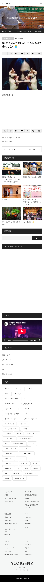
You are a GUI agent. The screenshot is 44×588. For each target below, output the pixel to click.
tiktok (26, 520)
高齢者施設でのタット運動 (11, 530)
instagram (28, 517)
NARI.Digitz (8, 38)
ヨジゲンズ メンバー (11, 498)
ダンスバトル (9, 439)
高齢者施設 (8, 520)
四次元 (35, 463)
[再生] (5, 340)
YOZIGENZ (7, 3)
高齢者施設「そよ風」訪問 (32, 177)
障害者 (7, 478)
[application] (22, 331)
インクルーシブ (10, 419)
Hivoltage (18, 389)
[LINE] (21, 53)
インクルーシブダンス (29, 419)
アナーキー (9, 409)
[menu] (41, 3)
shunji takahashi (10, 548)
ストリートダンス (11, 429)
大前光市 (8, 468)
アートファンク (23, 409)
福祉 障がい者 (7, 374)
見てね (4, 199)
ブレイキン (25, 448)
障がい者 (16, 473)
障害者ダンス (19, 478)
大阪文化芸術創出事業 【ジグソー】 (31, 506)
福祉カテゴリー (9, 517)
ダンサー (8, 434)
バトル (32, 444)
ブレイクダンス (10, 453)
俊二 (3, 369)
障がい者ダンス (30, 473)
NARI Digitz (8, 141)
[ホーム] (3, 30)
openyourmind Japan (11, 554)
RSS (27, 569)
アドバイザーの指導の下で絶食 (11, 223)
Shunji (26, 399)
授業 (26, 468)
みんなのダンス (26, 404)
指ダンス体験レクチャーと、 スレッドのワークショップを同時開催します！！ (11, 179)
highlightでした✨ (29, 222)
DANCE (7, 389)
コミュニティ (9, 424)
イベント (27, 414)
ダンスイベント (7, 364)
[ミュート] (35, 340)
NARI (6, 394)
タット (25, 429)
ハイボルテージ (18, 444)
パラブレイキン (10, 448)
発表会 (36, 468)
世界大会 (24, 463)
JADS (29, 389)
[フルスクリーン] (39, 340)
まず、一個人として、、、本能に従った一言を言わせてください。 (32, 202)
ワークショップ (10, 463)
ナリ (6, 444)
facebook (27, 524)
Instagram (24, 569)
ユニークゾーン (26, 453)
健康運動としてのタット (11, 525)
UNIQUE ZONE (10, 404)
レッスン (21, 458)
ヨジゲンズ (6, 355)
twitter (26, 527)
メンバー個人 (17, 138)
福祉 (6, 473)
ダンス (18, 434)
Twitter (16, 569)
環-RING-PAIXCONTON (32, 502)
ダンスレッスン (7, 360)
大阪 (18, 468)
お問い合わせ (9, 502)
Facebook (20, 569)
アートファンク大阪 (12, 414)
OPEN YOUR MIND (12, 399)
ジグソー (23, 424)
